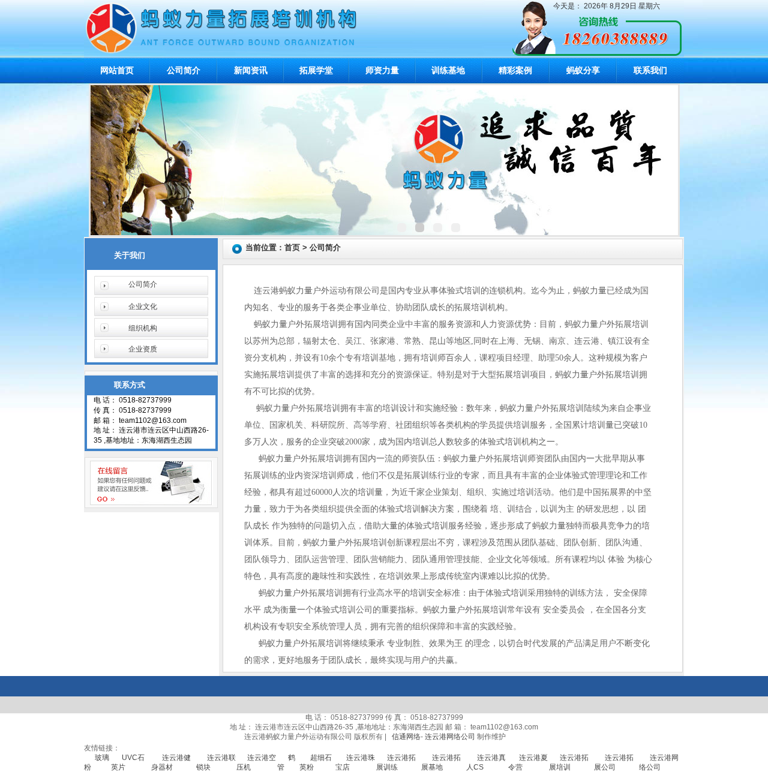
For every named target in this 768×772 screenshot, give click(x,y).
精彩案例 (515, 70)
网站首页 (117, 70)
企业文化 (142, 306)
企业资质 (142, 349)
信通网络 (406, 736)
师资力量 (382, 70)
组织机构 (142, 328)
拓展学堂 (316, 70)
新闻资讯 (251, 70)
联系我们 (650, 70)
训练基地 (448, 70)
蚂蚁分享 (583, 70)
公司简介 (183, 70)
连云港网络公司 (450, 736)
